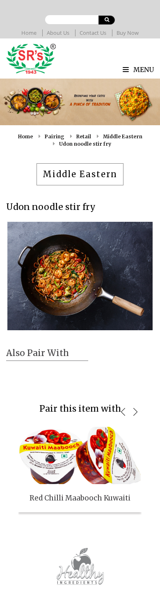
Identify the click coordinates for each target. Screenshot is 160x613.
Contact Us (93, 32)
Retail (83, 136)
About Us (58, 32)
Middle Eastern (122, 136)
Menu (143, 69)
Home (29, 32)
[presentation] (123, 412)
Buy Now (128, 32)
